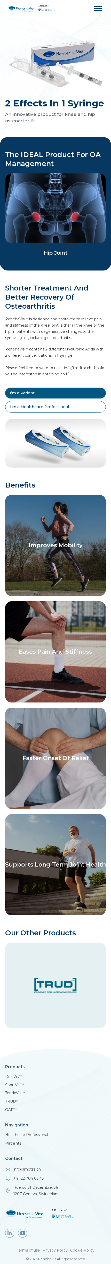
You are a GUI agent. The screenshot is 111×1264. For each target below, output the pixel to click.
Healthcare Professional (26, 1135)
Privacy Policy (55, 1250)
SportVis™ (14, 1085)
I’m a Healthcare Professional (39, 406)
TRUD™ (12, 1101)
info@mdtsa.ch (27, 1169)
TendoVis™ (15, 1093)
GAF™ (11, 1109)
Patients (13, 1143)
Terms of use (28, 1250)
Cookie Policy (82, 1250)
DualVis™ (13, 1076)
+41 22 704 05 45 (28, 1178)
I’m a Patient (22, 392)
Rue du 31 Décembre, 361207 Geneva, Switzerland (36, 1190)
